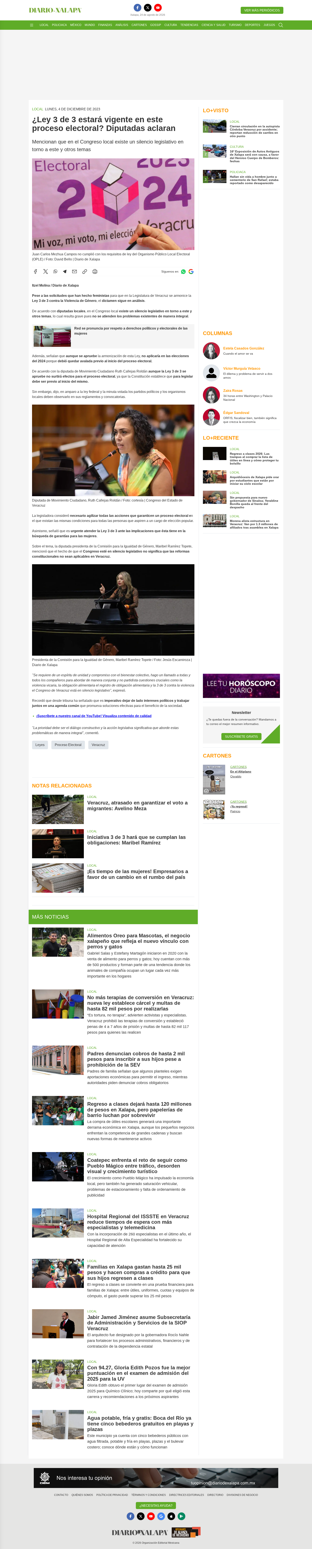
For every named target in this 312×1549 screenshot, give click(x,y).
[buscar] (280, 25)
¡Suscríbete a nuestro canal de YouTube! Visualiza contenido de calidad (94, 716)
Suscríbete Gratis (241, 736)
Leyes (40, 745)
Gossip (155, 25)
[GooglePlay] (181, 1516)
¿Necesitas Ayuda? (155, 1505)
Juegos (269, 25)
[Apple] (171, 1516)
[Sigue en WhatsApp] (183, 271)
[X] (148, 7)
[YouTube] (158, 7)
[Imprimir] (94, 271)
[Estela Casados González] (211, 350)
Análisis (121, 25)
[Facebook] (137, 7)
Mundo (90, 25)
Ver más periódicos (262, 10)
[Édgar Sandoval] (211, 417)
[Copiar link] (84, 271)
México (75, 25)
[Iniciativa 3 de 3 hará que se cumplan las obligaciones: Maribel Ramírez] (58, 843)
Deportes (252, 25)
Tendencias (189, 25)
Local (44, 25)
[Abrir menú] (32, 25)
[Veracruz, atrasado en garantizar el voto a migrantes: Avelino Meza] (58, 809)
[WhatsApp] (55, 271)
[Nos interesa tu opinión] (156, 1478)
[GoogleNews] (161, 1516)
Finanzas (105, 25)
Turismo (235, 25)
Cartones (139, 25)
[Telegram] (65, 271)
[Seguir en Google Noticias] (191, 271)
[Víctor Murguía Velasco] (211, 372)
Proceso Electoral (68, 745)
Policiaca (59, 25)
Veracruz (98, 745)
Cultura (170, 25)
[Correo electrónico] (74, 271)
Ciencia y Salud (213, 25)
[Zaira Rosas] (211, 395)
